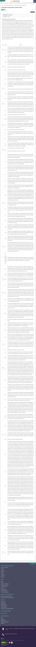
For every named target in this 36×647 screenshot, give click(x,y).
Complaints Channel (4, 607)
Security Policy (7, 640)
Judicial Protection (3, 604)
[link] (2, 10)
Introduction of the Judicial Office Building (7, 608)
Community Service (3, 589)
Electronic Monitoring (4, 590)
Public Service (3, 601)
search (34, 1)
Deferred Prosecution (4, 586)
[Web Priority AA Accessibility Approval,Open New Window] (3, 643)
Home (2, 5)
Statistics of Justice (4, 613)
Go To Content (2, 0)
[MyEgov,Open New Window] (7, 643)
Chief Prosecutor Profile (4, 567)
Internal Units (3, 575)
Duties (2, 581)
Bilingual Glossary (3, 620)
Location (2, 570)
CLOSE (32, 563)
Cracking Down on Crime (4, 585)
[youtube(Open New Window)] (9, 643)
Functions (2, 579)
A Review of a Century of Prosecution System (20, 5)
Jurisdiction (2, 574)
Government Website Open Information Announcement (17, 640)
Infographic (2, 623)
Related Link (2, 619)
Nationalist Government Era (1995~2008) (12, 7)
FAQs (1, 617)
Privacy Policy (3, 640)
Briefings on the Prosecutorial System (8, 5)
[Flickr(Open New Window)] (12, 643)
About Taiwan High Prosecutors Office (7, 565)
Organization (3, 571)
